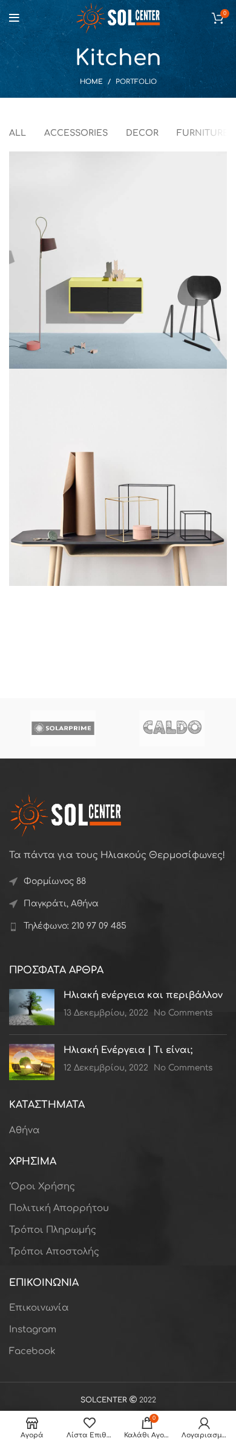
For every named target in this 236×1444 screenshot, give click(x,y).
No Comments (183, 1012)
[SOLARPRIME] (62, 728)
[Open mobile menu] (14, 18)
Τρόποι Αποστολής (54, 1252)
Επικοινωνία (39, 1308)
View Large (218, 160)
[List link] (118, 926)
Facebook (32, 1351)
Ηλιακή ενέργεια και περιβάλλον (143, 995)
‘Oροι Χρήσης (42, 1187)
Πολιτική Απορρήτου (59, 1208)
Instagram (32, 1330)
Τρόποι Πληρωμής (52, 1230)
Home (91, 82)
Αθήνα (24, 1130)
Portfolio (136, 82)
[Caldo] (171, 728)
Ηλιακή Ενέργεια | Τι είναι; (128, 1050)
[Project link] (118, 260)
